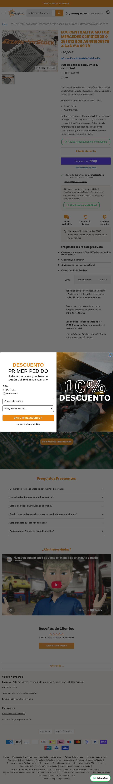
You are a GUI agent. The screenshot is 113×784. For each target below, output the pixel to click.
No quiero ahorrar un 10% (28, 424)
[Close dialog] (110, 354)
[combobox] (27, 409)
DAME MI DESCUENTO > (28, 418)
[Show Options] (52, 409)
